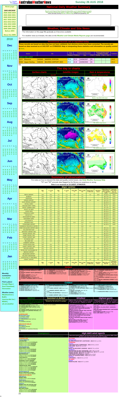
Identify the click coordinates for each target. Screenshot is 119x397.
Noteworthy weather (59, 12)
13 (9, 55)
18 (5, 57)
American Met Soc (8, 299)
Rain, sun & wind (75, 11)
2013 (10, 22)
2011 (5, 24)
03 (3, 54)
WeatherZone (7, 295)
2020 (5, 17)
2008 (5, 26)
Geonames (6, 288)
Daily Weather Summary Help (93, 180)
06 (9, 54)
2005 (5, 28)
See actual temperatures (100, 123)
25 (5, 58)
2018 (14, 17)
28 (11, 58)
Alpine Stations (87, 12)
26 (7, 58)
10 (3, 55)
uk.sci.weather (8, 304)
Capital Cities (69, 12)
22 (13, 57)
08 (13, 54)
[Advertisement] (68, 20)
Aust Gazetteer (8, 286)
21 (11, 57)
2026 (5, 13)
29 (13, 58)
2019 (10, 17)
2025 (10, 13)
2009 (14, 24)
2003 (14, 28)
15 (13, 55)
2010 (10, 24)
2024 (14, 13)
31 (3, 60)
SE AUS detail (103, 98)
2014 (5, 22)
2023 (5, 15)
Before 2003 (9, 31)
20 (9, 57)
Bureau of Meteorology (67, 13)
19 (7, 57)
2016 (10, 19)
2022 (10, 15)
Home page (9, 7)
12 (7, 55)
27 (9, 58)
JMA (88, 13)
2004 (10, 28)
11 (5, 55)
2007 (10, 26)
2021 (14, 15)
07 (11, 54)
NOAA (4, 301)
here (22, 48)
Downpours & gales (86, 11)
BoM (4, 297)
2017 (5, 19)
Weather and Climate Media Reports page (73, 36)
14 (11, 55)
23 (16, 57)
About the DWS (10, 35)
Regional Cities (78, 12)
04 (5, 54)
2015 (14, 19)
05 (7, 54)
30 (16, 58)
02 (16, 52)
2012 (14, 22)
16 (16, 55)
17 (3, 57)
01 (13, 52)
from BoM (6, 278)
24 (3, 58)
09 (16, 54)
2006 (14, 26)
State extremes (49, 12)
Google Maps (7, 284)
